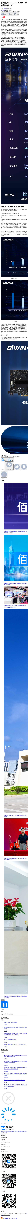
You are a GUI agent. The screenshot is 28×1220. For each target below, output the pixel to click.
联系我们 (15, 1131)
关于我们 (24, 1131)
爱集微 (5, 8)
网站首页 (3, 1131)
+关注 (2, 1000)
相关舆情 (3, 10)
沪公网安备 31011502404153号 (10, 1218)
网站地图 (20, 1131)
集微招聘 (11, 1131)
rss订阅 (5, 1132)
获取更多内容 (4, 1049)
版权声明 (7, 1131)
